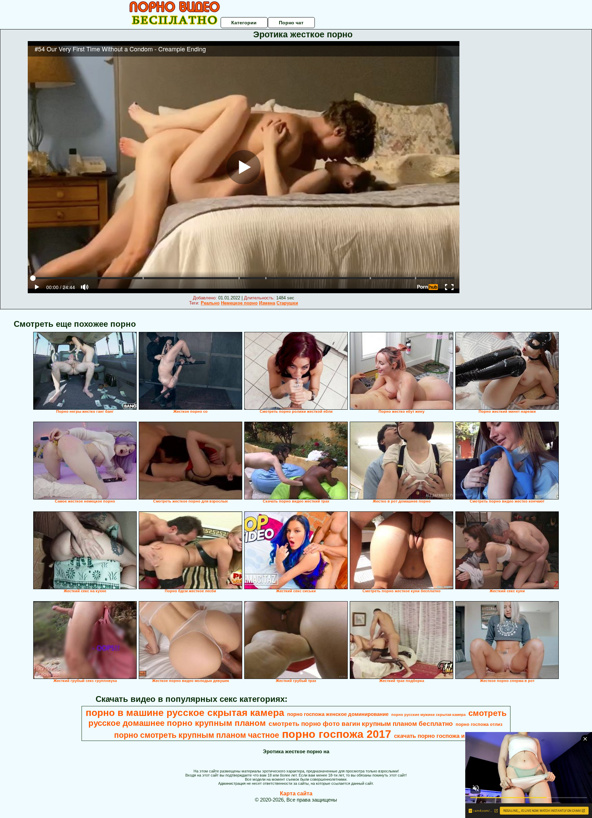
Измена (267, 303)
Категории (244, 22)
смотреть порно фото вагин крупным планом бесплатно (361, 723)
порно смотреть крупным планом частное (196, 735)
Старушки (287, 303)
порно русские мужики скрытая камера (428, 714)
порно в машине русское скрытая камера (185, 712)
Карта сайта (296, 793)
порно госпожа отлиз (479, 724)
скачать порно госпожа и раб (435, 735)
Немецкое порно (239, 303)
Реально (210, 303)
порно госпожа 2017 (336, 734)
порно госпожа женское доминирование (337, 714)
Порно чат (291, 22)
